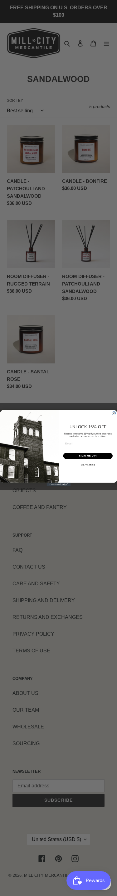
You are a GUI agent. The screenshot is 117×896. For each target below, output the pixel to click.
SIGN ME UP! (88, 455)
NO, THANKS (87, 465)
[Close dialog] (114, 413)
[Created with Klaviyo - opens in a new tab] (58, 484)
